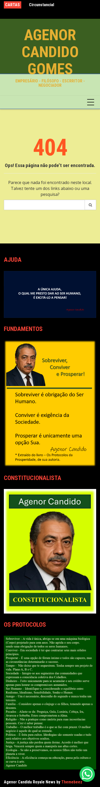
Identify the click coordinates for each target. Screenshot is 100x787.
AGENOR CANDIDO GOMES (50, 52)
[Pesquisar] (90, 205)
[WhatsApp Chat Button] (87, 774)
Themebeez (71, 782)
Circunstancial (41, 4)
